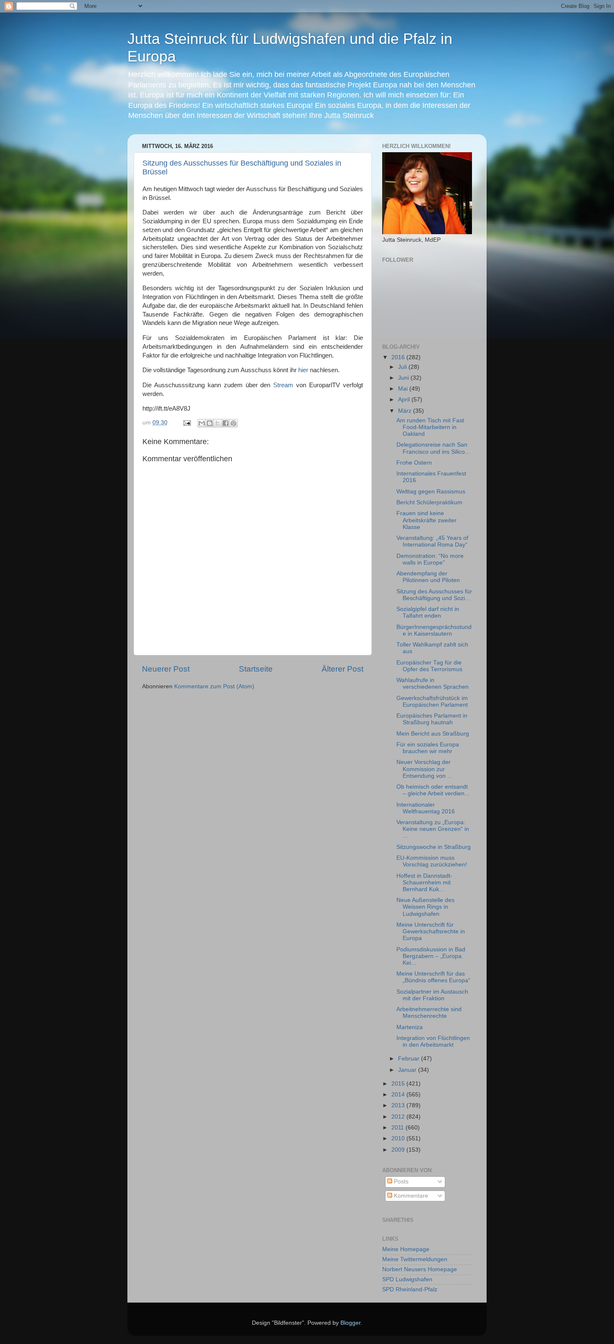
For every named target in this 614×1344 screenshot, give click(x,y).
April (404, 399)
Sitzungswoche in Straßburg (433, 847)
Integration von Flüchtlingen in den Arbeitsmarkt (433, 1041)
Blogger (350, 1323)
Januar (408, 1070)
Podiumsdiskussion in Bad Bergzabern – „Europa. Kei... (430, 956)
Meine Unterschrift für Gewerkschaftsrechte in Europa (430, 931)
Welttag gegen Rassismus (430, 491)
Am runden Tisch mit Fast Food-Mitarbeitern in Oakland (430, 427)
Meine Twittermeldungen (414, 1259)
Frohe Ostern (414, 463)
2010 (398, 1138)
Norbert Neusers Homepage (419, 1269)
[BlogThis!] (210, 423)
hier (303, 370)
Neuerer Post (166, 668)
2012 (398, 1117)
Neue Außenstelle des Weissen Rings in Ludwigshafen (425, 907)
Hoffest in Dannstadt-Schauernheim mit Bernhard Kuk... (424, 882)
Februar (409, 1058)
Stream (283, 385)
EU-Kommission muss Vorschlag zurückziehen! (431, 861)
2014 (398, 1094)
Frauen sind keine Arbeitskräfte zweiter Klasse (426, 520)
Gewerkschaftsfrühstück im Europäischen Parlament (432, 701)
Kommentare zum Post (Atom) (214, 686)
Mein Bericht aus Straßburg (432, 734)
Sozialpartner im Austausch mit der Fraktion (432, 995)
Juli (403, 367)
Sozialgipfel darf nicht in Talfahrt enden (427, 612)
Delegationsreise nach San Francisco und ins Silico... (433, 448)
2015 (398, 1084)
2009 (398, 1150)
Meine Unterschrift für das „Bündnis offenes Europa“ (433, 977)
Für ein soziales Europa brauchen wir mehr (427, 747)
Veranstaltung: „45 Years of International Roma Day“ (432, 541)
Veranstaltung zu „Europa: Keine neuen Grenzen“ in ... (432, 829)
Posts (400, 1181)
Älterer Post (342, 668)
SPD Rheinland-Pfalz (409, 1289)
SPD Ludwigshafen (407, 1279)
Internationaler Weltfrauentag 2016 (425, 808)
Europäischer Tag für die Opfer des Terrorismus (429, 665)
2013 (398, 1105)
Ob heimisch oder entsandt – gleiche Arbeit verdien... (432, 790)
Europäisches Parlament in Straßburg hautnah (431, 719)
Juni (404, 378)
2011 (398, 1127)
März (405, 411)
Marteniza (409, 1027)
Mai (403, 389)
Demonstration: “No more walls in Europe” (430, 559)
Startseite (256, 668)
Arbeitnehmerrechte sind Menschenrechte (429, 1012)
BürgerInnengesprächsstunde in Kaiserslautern (434, 630)
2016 (398, 357)
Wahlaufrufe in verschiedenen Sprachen (432, 683)
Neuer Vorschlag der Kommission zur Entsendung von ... (424, 769)
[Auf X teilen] (217, 423)
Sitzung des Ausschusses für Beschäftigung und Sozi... (434, 594)
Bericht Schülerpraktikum (429, 502)
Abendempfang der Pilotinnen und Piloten (428, 576)
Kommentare (410, 1196)
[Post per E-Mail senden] (186, 422)
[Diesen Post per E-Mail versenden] (202, 423)
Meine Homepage (405, 1249)
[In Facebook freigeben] (225, 423)
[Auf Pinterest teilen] (233, 423)
